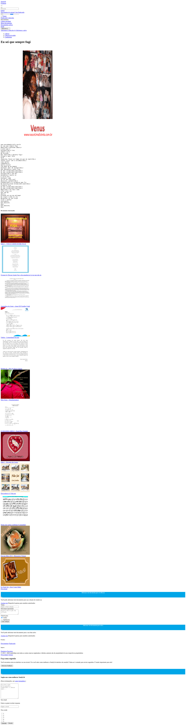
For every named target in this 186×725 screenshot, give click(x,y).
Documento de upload (8, 12)
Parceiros (10, 651)
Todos (5, 617)
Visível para (4, 616)
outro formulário (20, 681)
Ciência (7, 34)
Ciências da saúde (10, 35)
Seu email (4, 700)
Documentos (5, 643)
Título (2, 605)
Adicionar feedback (7, 665)
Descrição (7, 608)
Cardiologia (8, 37)
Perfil (2, 26)
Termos (10, 655)
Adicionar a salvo (21, 30)
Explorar (3, 3)
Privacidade (4, 655)
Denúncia (4, 651)
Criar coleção (5, 621)
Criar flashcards (19, 12)
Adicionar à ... (5, 28)
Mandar (10, 723)
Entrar (3, 10)
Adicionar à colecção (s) (8, 30)
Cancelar (4, 723)
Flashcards (4, 18)
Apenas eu (6, 619)
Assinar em (4, 603)
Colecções (11, 18)
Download (4, 589)
